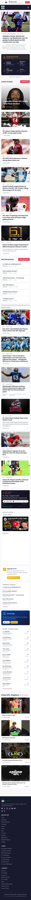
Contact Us (4, 875)
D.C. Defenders (5, 855)
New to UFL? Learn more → (15, 76)
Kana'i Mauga (6, 683)
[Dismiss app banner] (2, 2)
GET (27, 2)
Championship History (7, 884)
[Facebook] (2, 808)
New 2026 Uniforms (8, 599)
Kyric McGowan (7, 666)
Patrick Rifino (7, 135)
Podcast (3, 833)
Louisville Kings (5, 859)
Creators (3, 835)
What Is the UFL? (5, 877)
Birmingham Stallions (6, 848)
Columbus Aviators (6, 850)
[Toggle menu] (28, 7)
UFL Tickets (4, 879)
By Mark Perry (6, 333)
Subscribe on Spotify (7, 506)
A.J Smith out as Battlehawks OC (12, 587)
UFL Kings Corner (6, 717)
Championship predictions (10, 602)
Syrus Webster (7, 660)
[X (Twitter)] (4, 808)
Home (2, 817)
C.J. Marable (6, 631)
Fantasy (3, 842)
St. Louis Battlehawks (6, 864)
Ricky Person (6, 643)
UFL (4, 128)
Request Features (5, 839)
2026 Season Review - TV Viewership (13, 595)
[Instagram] (7, 808)
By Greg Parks (6, 457)
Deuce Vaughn (7, 654)
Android (15, 622)
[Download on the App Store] (2, 811)
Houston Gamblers (6, 857)
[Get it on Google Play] (4, 811)
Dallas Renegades (6, 853)
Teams (3, 826)
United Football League (20, 896)
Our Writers (4, 873)
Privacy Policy (5, 888)
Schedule (3, 824)
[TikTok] (9, 808)
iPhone (7, 622)
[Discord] (15, 808)
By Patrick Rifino (4, 47)
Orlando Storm (5, 861)
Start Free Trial (12, 577)
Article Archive (5, 886)
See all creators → (25, 695)
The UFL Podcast (6, 786)
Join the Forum (24, 259)
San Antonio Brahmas (9, 33)
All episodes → (24, 503)
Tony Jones (6, 649)
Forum (2, 828)
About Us (3, 870)
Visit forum (5, 606)
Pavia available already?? (10, 591)
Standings (3, 819)
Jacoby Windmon (7, 672)
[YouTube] (12, 808)
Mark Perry (6, 192)
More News (25, 81)
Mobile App (4, 837)
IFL (3, 242)
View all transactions (7, 688)
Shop (2, 881)
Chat (2, 831)
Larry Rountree (7, 637)
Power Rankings (5, 822)
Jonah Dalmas (7, 677)
